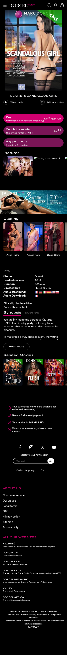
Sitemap (8, 521)
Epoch (18, 621)
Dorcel (39, 276)
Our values (9, 500)
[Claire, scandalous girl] (33, 50)
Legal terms (10, 505)
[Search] (49, 5)
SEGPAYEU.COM (42, 621)
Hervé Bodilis (43, 288)
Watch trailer (17, 102)
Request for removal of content (24, 611)
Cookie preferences (48, 611)
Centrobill (27, 621)
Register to (33, 454)
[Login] (55, 5)
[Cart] (62, 5)
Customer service (14, 495)
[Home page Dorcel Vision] (22, 5)
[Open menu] (4, 3)
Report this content (15, 307)
